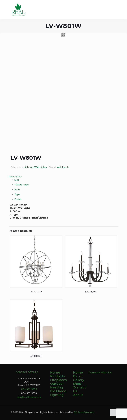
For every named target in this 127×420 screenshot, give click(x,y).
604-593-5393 (29, 389)
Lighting (28, 167)
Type (17, 194)
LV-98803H (36, 356)
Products (57, 376)
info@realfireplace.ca (29, 397)
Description (15, 176)
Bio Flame (58, 391)
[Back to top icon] (113, 412)
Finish (17, 199)
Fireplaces (58, 380)
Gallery (78, 380)
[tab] (63, 176)
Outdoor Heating (57, 385)
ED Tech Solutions (84, 412)
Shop (77, 384)
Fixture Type (21, 184)
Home (55, 372)
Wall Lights (40, 167)
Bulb (17, 189)
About (78, 395)
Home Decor (78, 374)
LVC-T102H (36, 291)
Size (16, 179)
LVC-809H (91, 291)
